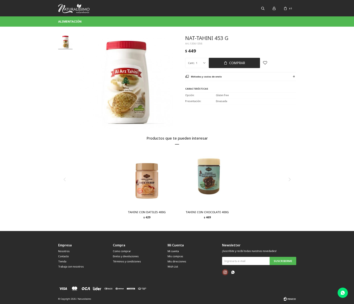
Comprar (237, 63)
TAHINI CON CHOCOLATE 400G (207, 212)
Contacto (63, 256)
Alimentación (70, 21)
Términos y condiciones (127, 261)
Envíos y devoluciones (126, 256)
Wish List (173, 266)
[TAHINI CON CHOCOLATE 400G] (207, 179)
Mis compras (175, 256)
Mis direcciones (177, 261)
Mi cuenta (173, 251)
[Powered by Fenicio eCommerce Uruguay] (290, 299)
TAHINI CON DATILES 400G (147, 212)
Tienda (62, 261)
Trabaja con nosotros (71, 266)
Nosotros (64, 251)
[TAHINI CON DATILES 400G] (147, 179)
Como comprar (122, 251)
